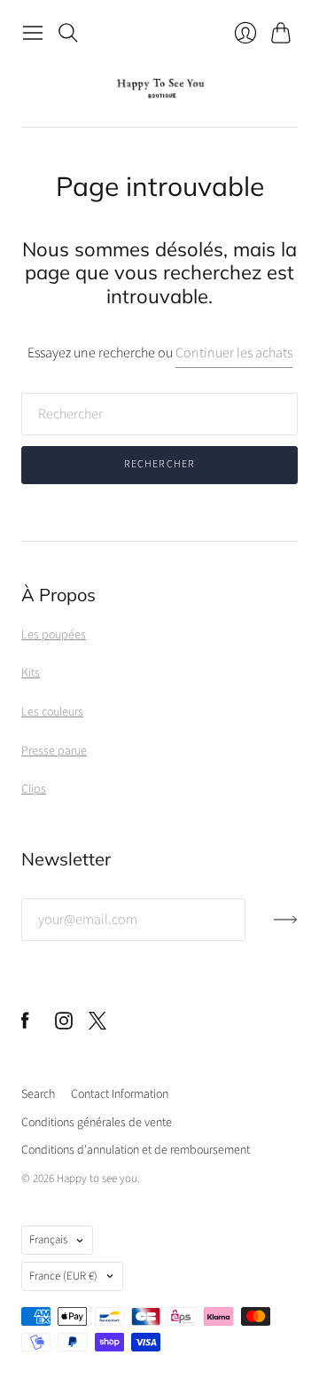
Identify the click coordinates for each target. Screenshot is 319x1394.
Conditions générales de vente (96, 1123)
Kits (30, 673)
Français (48, 1240)
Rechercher (160, 464)
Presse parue (54, 751)
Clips (33, 789)
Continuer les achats (233, 353)
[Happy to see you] (160, 88)
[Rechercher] (68, 33)
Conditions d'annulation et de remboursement (135, 1150)
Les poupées (53, 635)
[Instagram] (64, 1025)
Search (38, 1094)
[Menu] (32, 32)
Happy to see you (97, 1178)
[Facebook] (25, 1025)
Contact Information (119, 1094)
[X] (97, 1025)
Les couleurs (52, 712)
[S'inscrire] (286, 926)
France (63, 1276)
